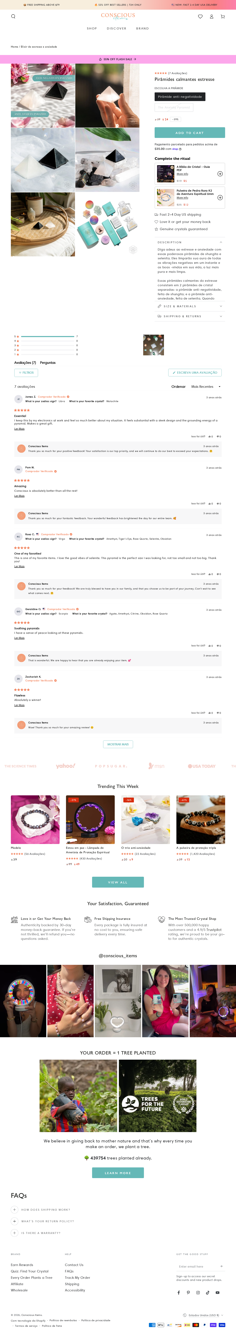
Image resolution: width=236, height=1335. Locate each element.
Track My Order (77, 1278)
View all (118, 882)
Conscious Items (31, 1315)
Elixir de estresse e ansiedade (39, 46)
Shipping (72, 1284)
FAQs (69, 1271)
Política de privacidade (95, 1320)
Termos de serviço (26, 1325)
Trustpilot (214, 930)
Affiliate (17, 1284)
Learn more (118, 1173)
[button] (13, 16)
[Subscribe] (222, 1266)
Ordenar (179, 386)
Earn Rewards (22, 1265)
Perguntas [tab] (48, 363)
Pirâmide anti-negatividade (180, 96)
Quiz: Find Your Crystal (30, 1271)
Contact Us (74, 1265)
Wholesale (19, 1290)
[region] (154, 345)
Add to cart (190, 133)
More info (182, 174)
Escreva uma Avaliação (199, 373)
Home (14, 46)
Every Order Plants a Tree (32, 1278)
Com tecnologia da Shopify (28, 1320)
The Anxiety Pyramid (174, 107)
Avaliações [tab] (25, 363)
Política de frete (52, 1325)
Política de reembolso (63, 1320)
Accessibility (75, 1290)
